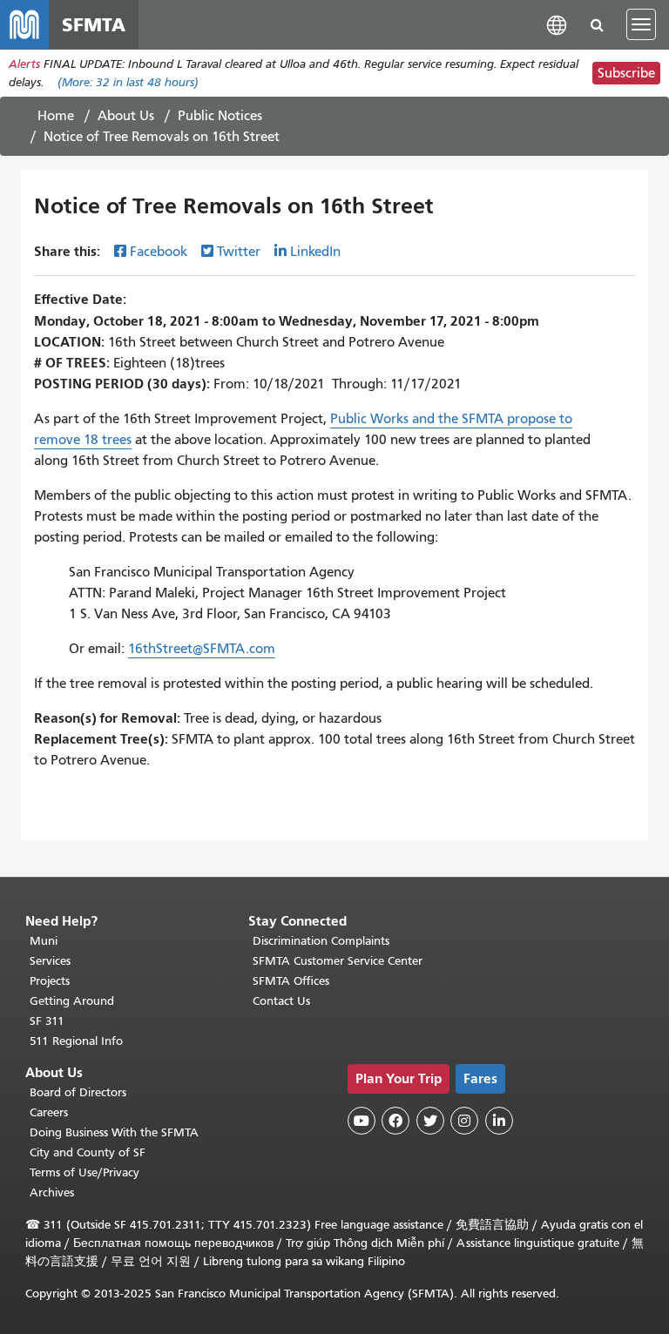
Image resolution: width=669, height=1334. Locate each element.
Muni (43, 940)
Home (55, 116)
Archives (52, 1192)
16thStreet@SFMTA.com (201, 649)
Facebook (158, 251)
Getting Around (72, 1001)
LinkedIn (315, 251)
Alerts (24, 64)
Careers (49, 1112)
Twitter (238, 251)
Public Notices (220, 116)
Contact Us (281, 1001)
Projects (50, 981)
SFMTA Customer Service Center (337, 960)
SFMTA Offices (291, 981)
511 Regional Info (76, 1041)
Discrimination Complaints (321, 940)
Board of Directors (78, 1092)
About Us (126, 116)
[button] (557, 24)
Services (50, 960)
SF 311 (47, 1021)
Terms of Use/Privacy (84, 1172)
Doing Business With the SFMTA (114, 1132)
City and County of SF (87, 1152)
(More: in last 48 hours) (128, 82)
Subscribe (626, 73)
